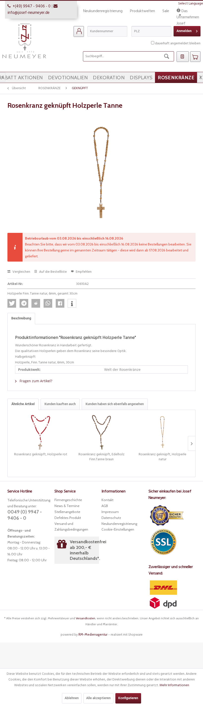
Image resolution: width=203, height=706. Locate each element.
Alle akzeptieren (98, 698)
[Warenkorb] (195, 57)
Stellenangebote (67, 512)
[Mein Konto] (79, 31)
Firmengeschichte (68, 500)
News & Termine (66, 506)
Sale (165, 11)
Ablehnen (72, 698)
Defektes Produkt (67, 518)
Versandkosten (85, 618)
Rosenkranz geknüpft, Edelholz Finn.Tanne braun (101, 457)
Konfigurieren (128, 698)
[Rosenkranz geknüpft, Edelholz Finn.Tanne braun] (101, 432)
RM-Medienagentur (92, 634)
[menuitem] (79, 31)
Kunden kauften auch (60, 404)
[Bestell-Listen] (183, 57)
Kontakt (107, 500)
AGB (105, 506)
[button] (11, 303)
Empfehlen (83, 272)
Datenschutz (111, 518)
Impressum (110, 512)
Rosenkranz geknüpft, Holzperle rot (40, 454)
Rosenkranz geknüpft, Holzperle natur (162, 457)
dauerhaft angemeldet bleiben (178, 43)
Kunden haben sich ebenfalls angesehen (115, 404)
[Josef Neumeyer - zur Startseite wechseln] (24, 41)
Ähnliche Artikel (23, 404)
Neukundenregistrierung (103, 11)
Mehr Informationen (174, 685)
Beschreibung (21, 318)
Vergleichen (21, 272)
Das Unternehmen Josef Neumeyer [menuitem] (188, 11)
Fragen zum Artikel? (35, 381)
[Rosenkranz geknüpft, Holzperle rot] (41, 432)
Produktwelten (142, 11)
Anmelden (184, 31)
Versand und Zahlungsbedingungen (71, 526)
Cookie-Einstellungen (118, 529)
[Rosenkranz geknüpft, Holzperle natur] (162, 432)
